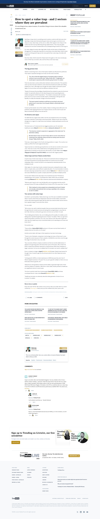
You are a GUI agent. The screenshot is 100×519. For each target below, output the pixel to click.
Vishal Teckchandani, (52, 314)
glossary (29, 472)
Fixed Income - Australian (18, 479)
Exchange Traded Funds (17, 472)
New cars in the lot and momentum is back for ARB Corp (34, 318)
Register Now (73, 455)
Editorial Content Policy (58, 498)
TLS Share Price (61, 470)
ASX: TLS (57, 170)
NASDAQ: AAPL (47, 251)
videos (28, 474)
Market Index (45, 490)
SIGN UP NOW (16, 442)
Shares (25, 9)
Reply (32, 390)
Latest (17, 9)
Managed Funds (15, 469)
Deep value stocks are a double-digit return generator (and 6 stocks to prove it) (72, 480)
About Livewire (45, 474)
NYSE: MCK (38, 179)
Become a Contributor (47, 482)
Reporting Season (73, 20)
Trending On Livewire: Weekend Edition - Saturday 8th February (71, 486)
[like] (11, 16)
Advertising (45, 469)
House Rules (85, 498)
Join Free (92, 5)
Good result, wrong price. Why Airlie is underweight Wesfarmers (57, 318)
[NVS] (62, 335)
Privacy (79, 498)
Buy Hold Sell (54, 9)
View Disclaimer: (28, 291)
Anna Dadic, (27, 321)
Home (16, 15)
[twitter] (11, 31)
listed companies (31, 469)
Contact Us (44, 484)
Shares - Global (15, 477)
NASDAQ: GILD (42, 128)
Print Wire (65, 31)
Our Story (44, 472)
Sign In (86, 5)
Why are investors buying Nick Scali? (65, 483)
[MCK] (40, 338)
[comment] (11, 22)
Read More (27, 388)
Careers (44, 479)
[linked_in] (11, 35)
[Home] (10, 6)
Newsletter (78, 9)
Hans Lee (17, 48)
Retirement (72, 30)
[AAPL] (41, 335)
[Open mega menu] (85, 9)
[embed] (11, 27)
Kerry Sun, (26, 314)
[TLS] (31, 335)
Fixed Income (39, 360)
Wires (20, 15)
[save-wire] (66, 15)
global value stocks (46, 330)
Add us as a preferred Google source (24, 34)
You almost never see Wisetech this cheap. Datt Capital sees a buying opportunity (34, 311)
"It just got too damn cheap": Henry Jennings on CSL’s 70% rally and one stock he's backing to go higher (57, 311)
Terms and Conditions (71, 498)
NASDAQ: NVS (50, 273)
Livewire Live (42, 9)
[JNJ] (31, 338)
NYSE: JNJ (62, 128)
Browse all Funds (16, 482)
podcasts (29, 477)
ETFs (32, 9)
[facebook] (11, 33)
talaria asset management (32, 330)
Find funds (66, 9)
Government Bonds (47, 360)
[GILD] (52, 335)
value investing (58, 330)
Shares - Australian (16, 474)
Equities (24, 15)
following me (33, 288)
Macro (54, 360)
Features (44, 477)
